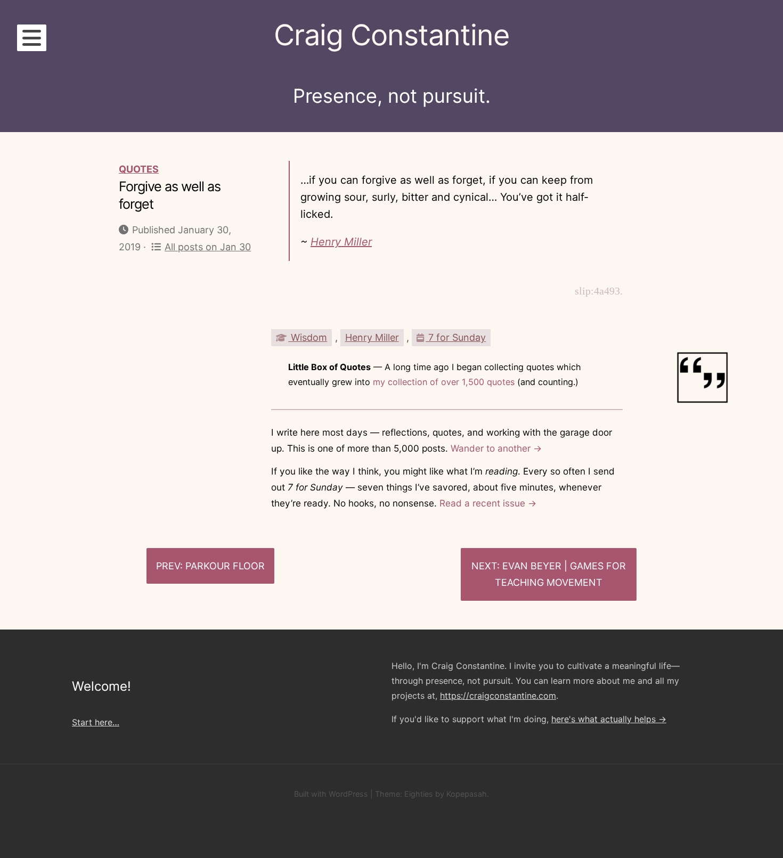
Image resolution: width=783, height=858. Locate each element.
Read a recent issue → (487, 503)
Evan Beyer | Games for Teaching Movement (560, 574)
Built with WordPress (331, 793)
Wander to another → (496, 448)
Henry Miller (341, 241)
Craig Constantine (391, 35)
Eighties (418, 793)
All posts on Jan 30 (208, 246)
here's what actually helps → (608, 719)
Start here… (95, 722)
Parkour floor (225, 565)
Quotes (139, 169)
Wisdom (307, 337)
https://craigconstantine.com (498, 695)
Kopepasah (466, 793)
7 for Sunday (456, 337)
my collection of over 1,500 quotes (444, 382)
